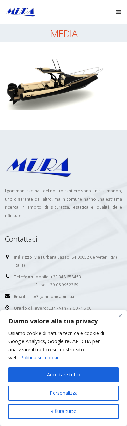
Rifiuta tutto (63, 411)
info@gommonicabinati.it (51, 296)
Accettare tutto (63, 374)
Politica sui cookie (40, 357)
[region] (63, 368)
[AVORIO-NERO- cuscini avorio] (56, 84)
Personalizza (64, 393)
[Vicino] (120, 316)
